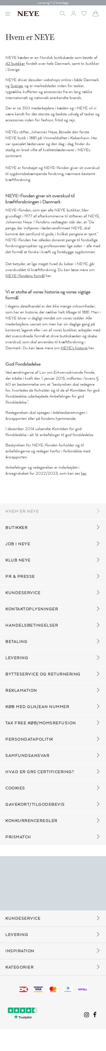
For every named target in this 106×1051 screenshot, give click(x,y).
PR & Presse (20, 576)
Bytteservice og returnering (43, 674)
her (83, 473)
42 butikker (15, 63)
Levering (16, 658)
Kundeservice (22, 592)
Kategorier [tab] (19, 967)
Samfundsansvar (27, 755)
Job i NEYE (17, 544)
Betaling (16, 641)
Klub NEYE (18, 560)
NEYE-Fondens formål (25, 275)
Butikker (16, 527)
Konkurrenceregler (31, 820)
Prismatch (18, 837)
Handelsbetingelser (31, 625)
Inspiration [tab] (20, 951)
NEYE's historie (74, 347)
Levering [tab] (16, 934)
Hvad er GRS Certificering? (39, 772)
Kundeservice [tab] (22, 918)
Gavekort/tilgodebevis (35, 804)
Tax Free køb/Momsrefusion (40, 723)
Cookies (15, 788)
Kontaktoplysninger (31, 609)
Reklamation (21, 690)
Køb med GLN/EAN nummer (37, 706)
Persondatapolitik (29, 739)
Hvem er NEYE (22, 511)
